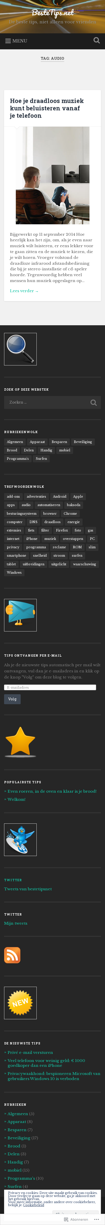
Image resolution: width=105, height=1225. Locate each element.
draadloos (52, 522)
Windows (14, 572)
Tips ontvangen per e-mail (33, 655)
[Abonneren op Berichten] (12, 962)
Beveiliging (83, 442)
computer (15, 522)
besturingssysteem (21, 513)
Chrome (70, 513)
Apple (78, 496)
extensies (14, 530)
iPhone (31, 539)
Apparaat (37, 442)
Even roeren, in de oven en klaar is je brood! (52, 791)
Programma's (18, 459)
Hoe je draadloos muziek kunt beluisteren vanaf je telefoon (47, 108)
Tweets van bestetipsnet (28, 889)
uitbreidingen (33, 564)
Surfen (41, 459)
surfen (77, 555)
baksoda (73, 505)
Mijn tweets (15, 923)
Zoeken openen (95, 40)
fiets (31, 530)
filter (45, 530)
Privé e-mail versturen (30, 1052)
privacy (13, 547)
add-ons (13, 496)
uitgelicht (58, 564)
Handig (46, 450)
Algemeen (15, 442)
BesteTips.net (53, 12)
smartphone (16, 555)
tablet (11, 564)
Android (59, 496)
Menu (19, 40)
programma (36, 547)
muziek (50, 539)
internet (13, 539)
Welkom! (16, 799)
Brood (12, 450)
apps (11, 505)
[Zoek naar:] (52, 402)
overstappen (73, 539)
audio (26, 505)
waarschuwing (84, 564)
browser (50, 513)
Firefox (62, 530)
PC (92, 539)
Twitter (13, 880)
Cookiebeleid (33, 1205)
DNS (33, 522)
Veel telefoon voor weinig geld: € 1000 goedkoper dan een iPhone (46, 1063)
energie (74, 522)
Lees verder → (24, 290)
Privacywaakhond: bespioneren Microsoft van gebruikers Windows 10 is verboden (54, 1076)
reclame (59, 547)
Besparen (59, 442)
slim (92, 547)
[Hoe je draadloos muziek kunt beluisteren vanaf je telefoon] (52, 175)
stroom (59, 555)
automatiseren (48, 505)
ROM (77, 547)
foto (78, 530)
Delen (29, 450)
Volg (12, 699)
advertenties (36, 496)
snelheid (40, 555)
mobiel (64, 450)
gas (90, 530)
